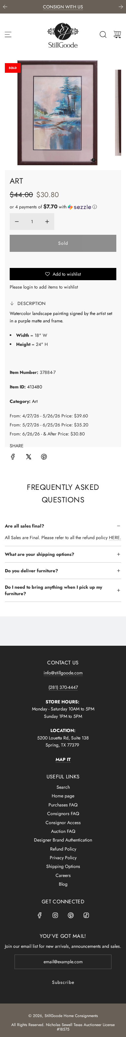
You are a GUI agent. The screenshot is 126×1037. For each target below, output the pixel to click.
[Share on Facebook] (13, 458)
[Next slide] (121, 7)
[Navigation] (8, 34)
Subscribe (63, 982)
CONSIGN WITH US (63, 7)
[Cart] (117, 34)
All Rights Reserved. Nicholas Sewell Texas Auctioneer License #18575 (63, 1027)
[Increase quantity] (47, 221)
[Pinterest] (71, 915)
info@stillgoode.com (63, 673)
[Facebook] (40, 915)
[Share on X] (28, 458)
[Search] (103, 34)
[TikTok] (86, 915)
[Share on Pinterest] (44, 458)
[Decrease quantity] (17, 221)
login (28, 287)
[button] (53, 207)
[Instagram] (55, 915)
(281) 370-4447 (63, 687)
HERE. (115, 537)
